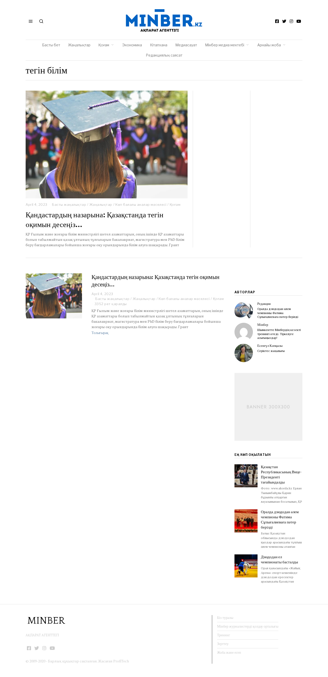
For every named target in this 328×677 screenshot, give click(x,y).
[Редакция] (243, 311)
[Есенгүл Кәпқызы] (243, 353)
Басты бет (51, 45)
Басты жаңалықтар (69, 204)
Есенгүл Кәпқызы (270, 345)
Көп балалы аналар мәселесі (140, 204)
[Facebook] (277, 21)
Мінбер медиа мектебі (224, 45)
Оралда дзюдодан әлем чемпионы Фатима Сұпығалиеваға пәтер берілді (277, 313)
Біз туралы (225, 617)
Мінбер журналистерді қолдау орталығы (247, 626)
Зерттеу (223, 643)
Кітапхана (158, 45)
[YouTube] (298, 21)
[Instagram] (291, 21)
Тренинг (223, 635)
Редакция (264, 304)
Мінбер (262, 325)
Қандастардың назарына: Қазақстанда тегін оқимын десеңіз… (94, 220)
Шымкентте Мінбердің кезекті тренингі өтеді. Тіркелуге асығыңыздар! (279, 334)
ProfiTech (121, 661)
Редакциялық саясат (164, 55)
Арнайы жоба (269, 45)
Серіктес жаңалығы (271, 351)
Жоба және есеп (229, 652)
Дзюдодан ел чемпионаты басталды (279, 559)
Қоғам (103, 45)
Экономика (132, 45)
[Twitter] (284, 21)
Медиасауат (186, 45)
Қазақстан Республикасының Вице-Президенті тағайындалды (281, 474)
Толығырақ (99, 332)
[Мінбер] (243, 332)
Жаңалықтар (79, 45)
